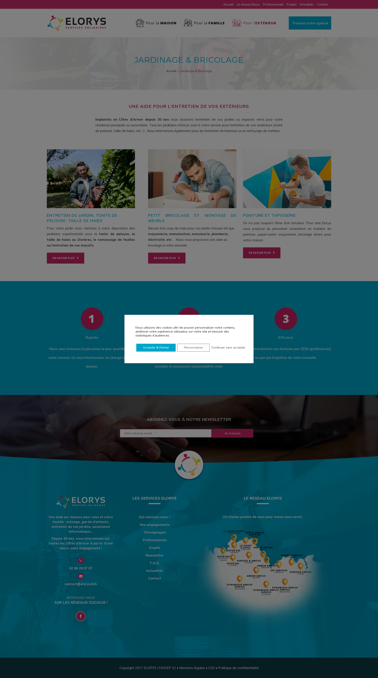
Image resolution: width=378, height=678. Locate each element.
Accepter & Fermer (156, 347)
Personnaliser (193, 347)
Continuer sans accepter (228, 347)
